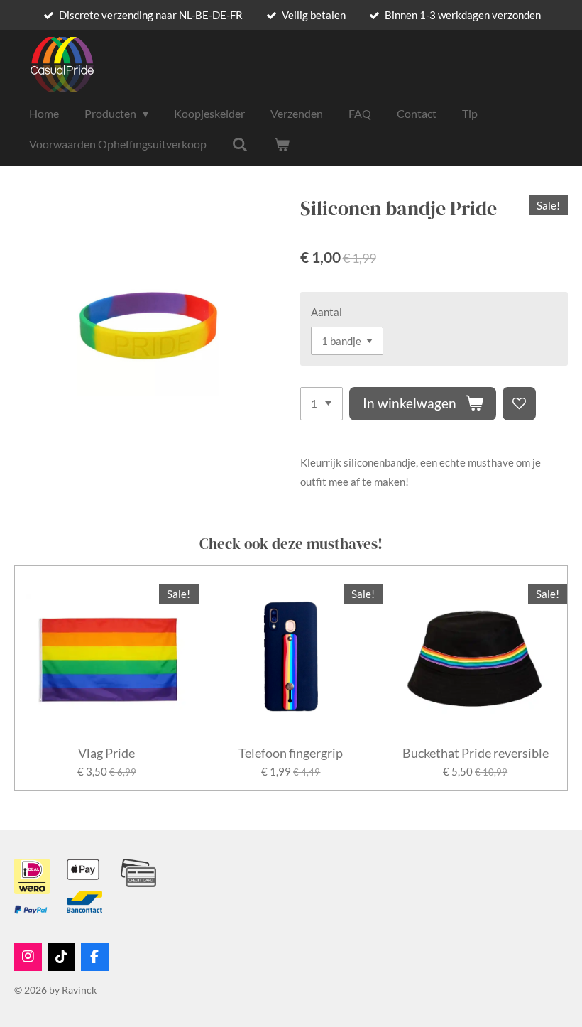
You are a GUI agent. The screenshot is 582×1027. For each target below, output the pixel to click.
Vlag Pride (106, 753)
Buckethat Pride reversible (475, 753)
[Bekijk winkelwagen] (281, 144)
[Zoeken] (240, 144)
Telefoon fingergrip (290, 753)
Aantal (326, 311)
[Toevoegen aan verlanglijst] (519, 403)
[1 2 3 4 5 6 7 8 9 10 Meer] (321, 403)
